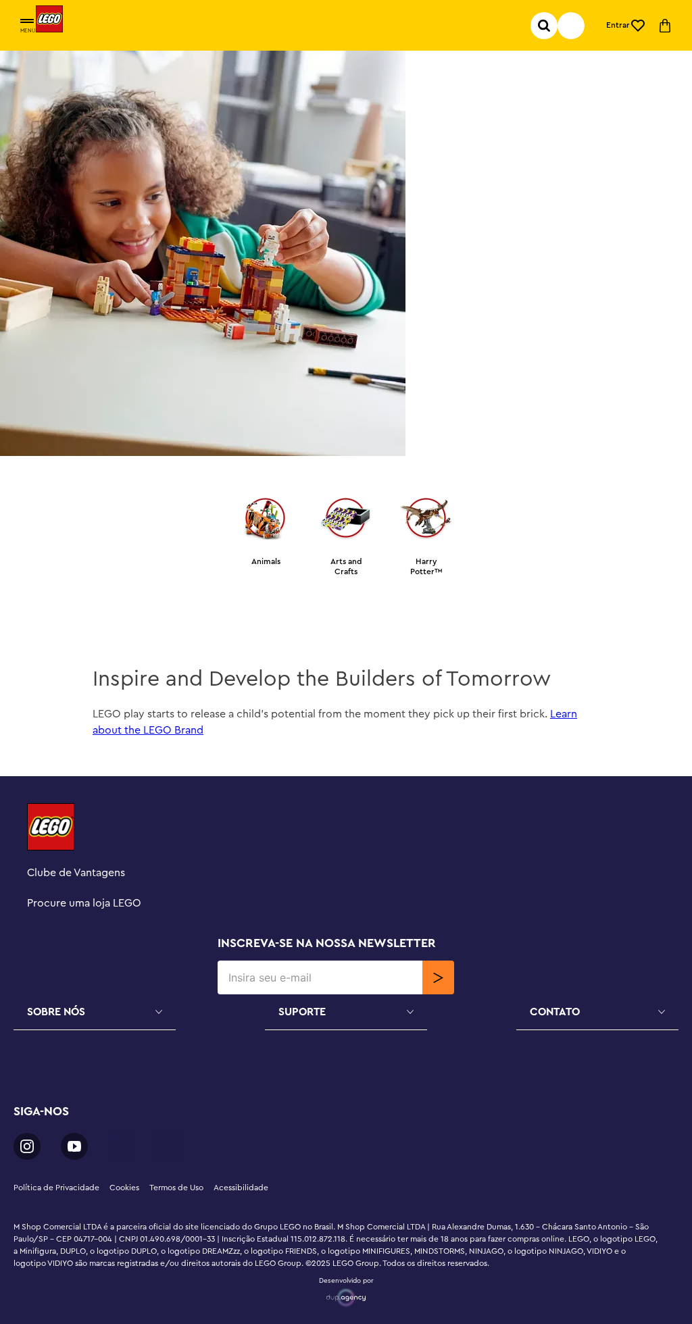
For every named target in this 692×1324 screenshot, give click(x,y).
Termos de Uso (176, 1187)
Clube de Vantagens (76, 872)
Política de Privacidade (56, 1187)
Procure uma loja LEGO (84, 903)
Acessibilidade (241, 1187)
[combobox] (571, 25)
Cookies (124, 1187)
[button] (27, 21)
